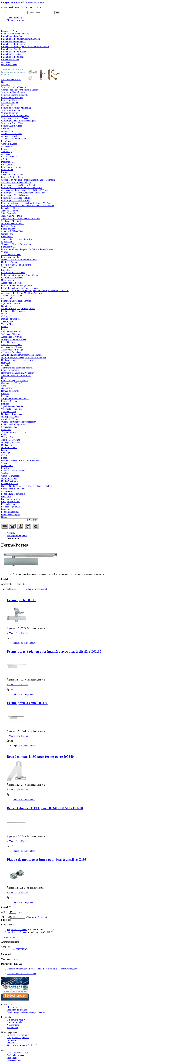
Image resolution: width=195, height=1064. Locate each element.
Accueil (10, 533)
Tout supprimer (8, 937)
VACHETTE (19, 949)
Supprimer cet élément (17, 929)
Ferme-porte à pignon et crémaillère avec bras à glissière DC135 (54, 651)
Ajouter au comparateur (24, 643)
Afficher (5, 584)
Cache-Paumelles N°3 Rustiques (21, 973)
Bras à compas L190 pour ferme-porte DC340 (40, 756)
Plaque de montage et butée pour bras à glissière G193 (46, 859)
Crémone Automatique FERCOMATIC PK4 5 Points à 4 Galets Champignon (42, 968)
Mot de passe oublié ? (16, 20)
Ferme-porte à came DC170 (27, 703)
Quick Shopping (14, 17)
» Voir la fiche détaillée (17, 633)
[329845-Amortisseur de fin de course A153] (16, 883)
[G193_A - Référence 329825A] (16, 831)
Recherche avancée (15, 1055)
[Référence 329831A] (16, 780)
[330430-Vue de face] (16, 726)
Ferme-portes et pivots (17, 535)
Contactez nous (14, 1060)
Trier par (5, 589)
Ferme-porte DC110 (21, 600)
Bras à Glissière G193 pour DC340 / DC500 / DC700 (45, 808)
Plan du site (12, 1058)
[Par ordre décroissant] (36, 589)
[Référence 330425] (16, 675)
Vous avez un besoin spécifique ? (22, 1045)
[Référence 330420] (16, 623)
